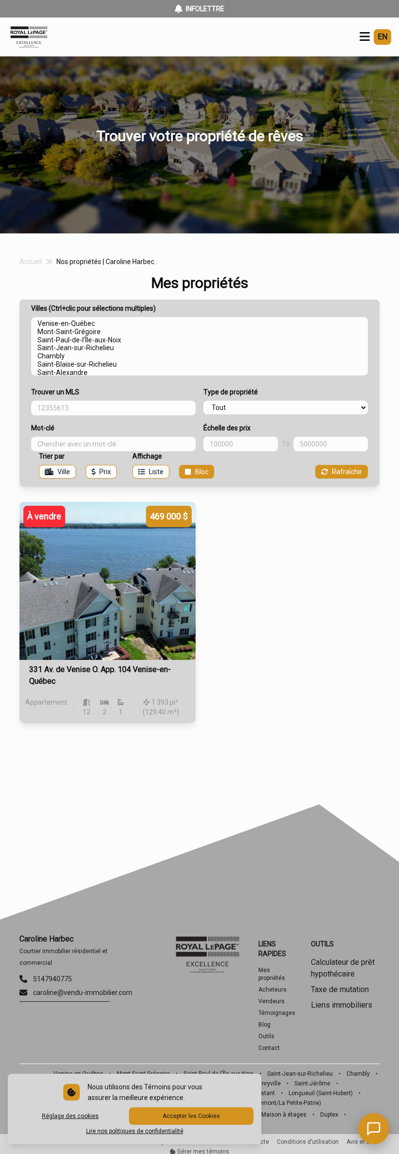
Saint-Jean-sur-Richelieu (300, 1073)
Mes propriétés (271, 974)
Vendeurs (271, 1001)
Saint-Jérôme (312, 1083)
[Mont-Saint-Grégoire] (199, 332)
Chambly (358, 1073)
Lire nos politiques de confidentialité (134, 1131)
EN (382, 36)
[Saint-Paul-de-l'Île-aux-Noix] (199, 340)
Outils (266, 1036)
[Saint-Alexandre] (199, 373)
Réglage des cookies (70, 1116)
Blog (264, 1024)
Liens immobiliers (341, 1005)
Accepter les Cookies (191, 1116)
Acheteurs (272, 989)
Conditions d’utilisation (308, 1141)
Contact (269, 1048)
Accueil (30, 262)
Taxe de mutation (340, 989)
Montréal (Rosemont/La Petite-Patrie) (271, 1103)
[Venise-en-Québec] (199, 324)
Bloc (201, 472)
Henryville (267, 1083)
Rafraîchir (347, 472)
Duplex (329, 1114)
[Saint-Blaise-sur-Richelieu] (199, 364)
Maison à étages (284, 1114)
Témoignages (276, 1013)
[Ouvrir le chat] (373, 1128)
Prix (105, 472)
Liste (156, 472)
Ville (63, 472)
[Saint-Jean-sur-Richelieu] (199, 348)
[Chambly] (199, 356)
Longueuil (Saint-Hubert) (321, 1093)
